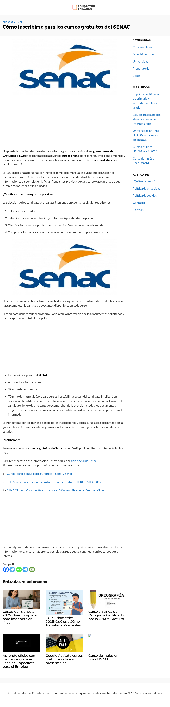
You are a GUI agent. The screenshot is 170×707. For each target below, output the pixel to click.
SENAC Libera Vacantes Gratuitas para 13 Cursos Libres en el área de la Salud (56, 490)
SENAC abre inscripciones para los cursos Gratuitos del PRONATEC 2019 (54, 482)
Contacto (139, 202)
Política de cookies (145, 195)
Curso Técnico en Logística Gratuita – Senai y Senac (39, 473)
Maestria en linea (144, 54)
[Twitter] (12, 569)
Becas (136, 75)
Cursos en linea (12, 22)
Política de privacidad (147, 188)
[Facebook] (6, 569)
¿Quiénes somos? (144, 181)
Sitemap (138, 210)
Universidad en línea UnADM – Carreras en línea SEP (146, 135)
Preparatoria (141, 68)
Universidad (141, 61)
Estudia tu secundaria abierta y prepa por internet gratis (147, 119)
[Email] (32, 569)
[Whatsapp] (19, 569)
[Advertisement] (64, 124)
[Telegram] (25, 569)
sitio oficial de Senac (83, 461)
